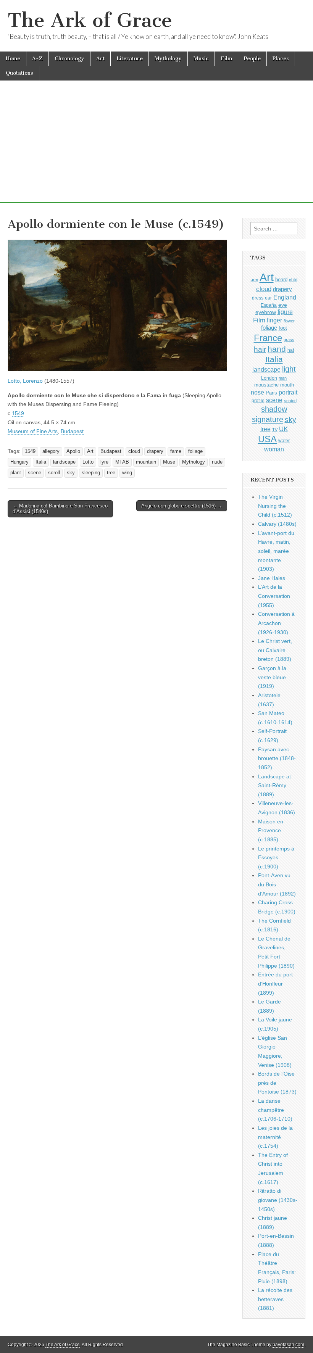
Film (226, 58)
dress (257, 298)
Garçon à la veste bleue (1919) (272, 677)
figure (285, 312)
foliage (195, 451)
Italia (40, 462)
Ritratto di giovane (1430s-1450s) (277, 1200)
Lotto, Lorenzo (25, 381)
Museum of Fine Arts (33, 431)
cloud (134, 451)
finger (274, 320)
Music (201, 58)
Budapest (72, 431)
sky (71, 472)
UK (283, 429)
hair (260, 349)
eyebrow (265, 312)
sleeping (91, 472)
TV (275, 429)
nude (217, 462)
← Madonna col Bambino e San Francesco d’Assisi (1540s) (60, 509)
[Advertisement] (156, 149)
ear (268, 298)
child (293, 279)
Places (281, 58)
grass (289, 339)
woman (274, 449)
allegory (51, 451)
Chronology (69, 58)
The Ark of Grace (90, 20)
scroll (54, 472)
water (284, 440)
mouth (287, 385)
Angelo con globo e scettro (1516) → (181, 506)
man (283, 378)
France (268, 338)
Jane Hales (271, 578)
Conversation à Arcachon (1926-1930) (276, 623)
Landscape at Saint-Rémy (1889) (274, 785)
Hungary (19, 462)
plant (15, 472)
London (269, 377)
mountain (146, 462)
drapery (155, 451)
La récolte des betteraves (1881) (275, 1299)
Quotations (19, 73)
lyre (104, 462)
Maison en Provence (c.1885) (270, 830)
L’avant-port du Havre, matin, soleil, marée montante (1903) (276, 551)
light (289, 369)
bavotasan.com (288, 1344)
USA (267, 439)
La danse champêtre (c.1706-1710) (275, 1110)
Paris (271, 393)
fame (175, 451)
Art (100, 58)
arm (254, 279)
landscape (64, 462)
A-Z (37, 58)
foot (283, 328)
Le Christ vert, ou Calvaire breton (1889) (275, 650)
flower (289, 321)
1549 (18, 413)
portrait (288, 392)
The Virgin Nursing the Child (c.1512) (275, 506)
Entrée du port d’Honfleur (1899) (275, 983)
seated (290, 400)
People (252, 58)
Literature (129, 58)
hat (290, 350)
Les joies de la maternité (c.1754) (275, 1137)
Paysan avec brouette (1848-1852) (277, 758)
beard (281, 279)
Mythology (168, 58)
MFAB (122, 462)
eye (282, 305)
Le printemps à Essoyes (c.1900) (276, 858)
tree (111, 472)
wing (127, 472)
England (284, 297)
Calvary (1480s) (277, 524)
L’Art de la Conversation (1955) (274, 596)
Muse (169, 462)
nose (257, 392)
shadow (274, 409)
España (269, 305)
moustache (266, 385)
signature (267, 419)
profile (258, 400)
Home (13, 58)
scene (34, 472)
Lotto (88, 462)
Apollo (73, 451)
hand (277, 349)
